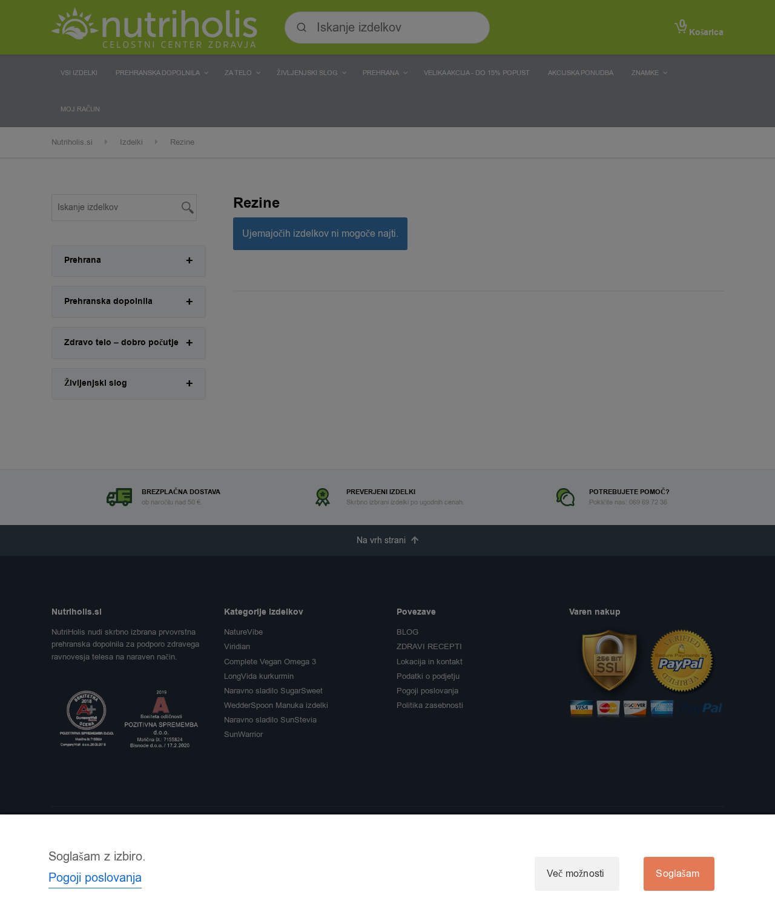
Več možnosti (575, 873)
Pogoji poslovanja (95, 878)
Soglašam (677, 873)
